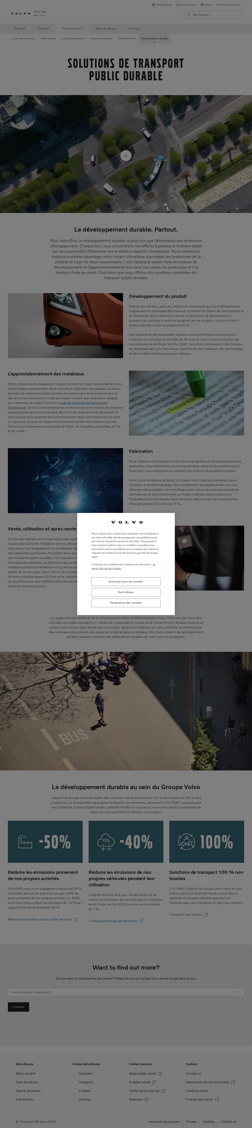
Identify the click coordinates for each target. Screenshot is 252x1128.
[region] (126, 564)
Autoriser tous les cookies (126, 581)
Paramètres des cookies (126, 602)
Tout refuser (126, 592)
